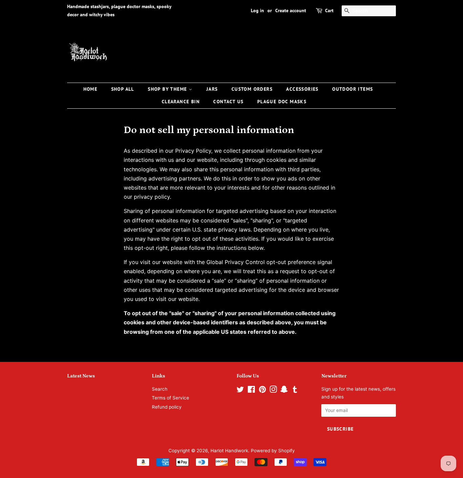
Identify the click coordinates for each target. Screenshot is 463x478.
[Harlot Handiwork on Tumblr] (295, 390)
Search (159, 389)
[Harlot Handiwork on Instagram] (273, 390)
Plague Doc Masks (281, 102)
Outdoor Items (352, 89)
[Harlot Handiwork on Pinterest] (262, 390)
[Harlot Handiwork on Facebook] (251, 390)
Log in (257, 10)
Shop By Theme (168, 89)
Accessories (302, 89)
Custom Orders (252, 89)
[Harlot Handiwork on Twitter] (240, 390)
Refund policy (167, 407)
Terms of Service (170, 397)
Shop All (122, 89)
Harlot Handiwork (229, 450)
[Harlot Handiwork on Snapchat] (284, 390)
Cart (329, 10)
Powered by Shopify (273, 450)
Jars (212, 89)
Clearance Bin (181, 102)
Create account (290, 10)
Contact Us (228, 102)
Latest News (81, 376)
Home (90, 89)
